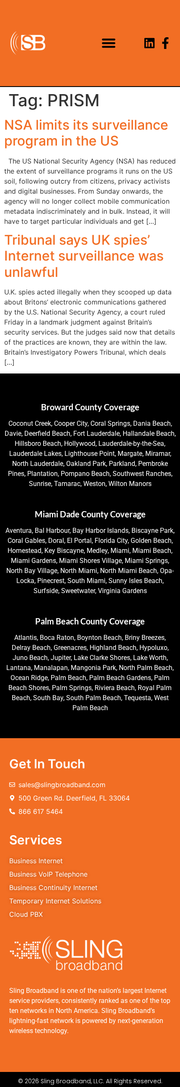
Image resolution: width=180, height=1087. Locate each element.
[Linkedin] (149, 43)
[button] (109, 43)
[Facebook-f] (165, 43)
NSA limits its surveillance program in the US (86, 133)
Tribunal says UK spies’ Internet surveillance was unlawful (84, 256)
